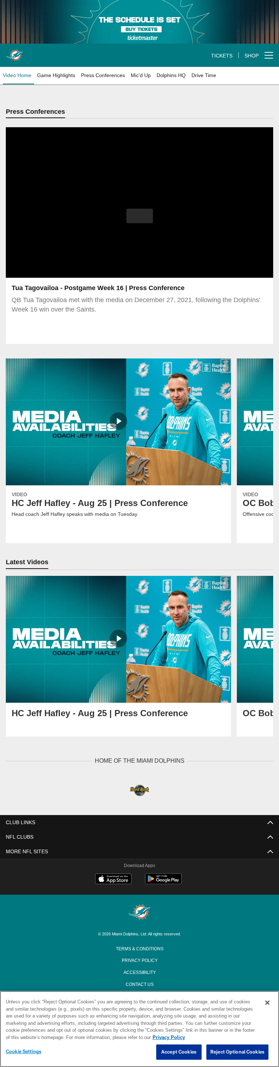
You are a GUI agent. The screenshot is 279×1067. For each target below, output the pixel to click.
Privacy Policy (139, 959)
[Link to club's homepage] (14, 52)
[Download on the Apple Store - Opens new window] (113, 880)
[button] (140, 216)
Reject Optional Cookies (237, 1052)
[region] (139, 1029)
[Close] (267, 1003)
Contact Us (139, 983)
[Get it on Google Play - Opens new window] (163, 882)
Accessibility (139, 971)
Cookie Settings (23, 1052)
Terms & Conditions (139, 948)
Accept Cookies (179, 1052)
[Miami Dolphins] (139, 912)
